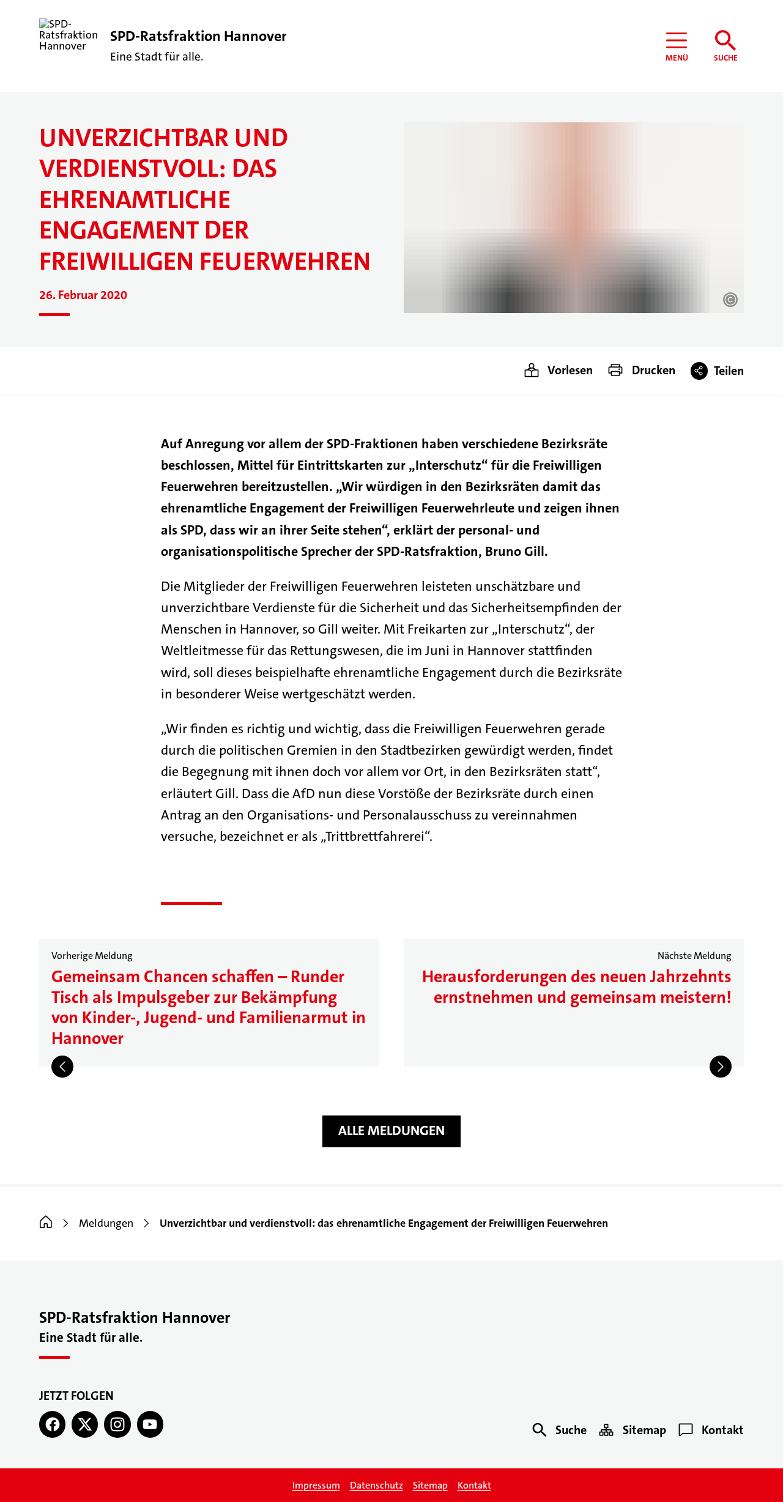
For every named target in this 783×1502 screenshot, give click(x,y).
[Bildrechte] (730, 299)
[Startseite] (46, 1223)
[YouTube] (150, 1424)
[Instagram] (117, 1424)
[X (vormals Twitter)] (85, 1424)
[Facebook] (52, 1424)
